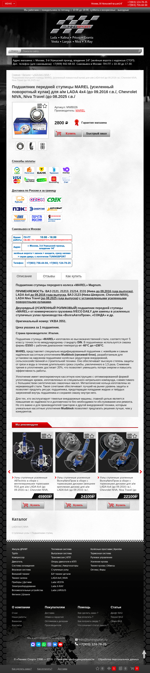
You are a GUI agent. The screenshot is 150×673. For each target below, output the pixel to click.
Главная (16, 75)
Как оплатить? (44, 669)
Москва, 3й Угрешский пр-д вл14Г (106, 3)
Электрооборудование (24, 586)
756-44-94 (137, 5)
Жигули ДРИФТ (19, 549)
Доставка (49, 613)
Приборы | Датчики (22, 582)
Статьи (116, 607)
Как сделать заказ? (22, 669)
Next (141, 471)
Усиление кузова (99, 561)
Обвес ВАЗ (116, 621)
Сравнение (120, 668)
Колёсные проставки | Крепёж (106, 549)
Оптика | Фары (98, 569)
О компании (21, 607)
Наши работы (19, 617)
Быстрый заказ (96, 133)
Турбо (15, 553)
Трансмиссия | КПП (61, 557)
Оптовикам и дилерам (56, 621)
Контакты (17, 625)
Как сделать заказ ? (88, 613)
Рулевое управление (101, 557)
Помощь (84, 607)
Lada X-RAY (57, 586)
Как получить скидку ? (89, 621)
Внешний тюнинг (20, 574)
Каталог (26, 75)
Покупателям (55, 607)
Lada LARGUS (58, 590)
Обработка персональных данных (118, 659)
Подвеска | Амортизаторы (64, 565)
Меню (8, 3)
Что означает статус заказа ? (91, 625)
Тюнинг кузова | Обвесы (103, 565)
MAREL (80, 110)
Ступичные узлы (20, 533)
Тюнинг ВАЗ (117, 617)
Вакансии (17, 621)
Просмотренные (109, 668)
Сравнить (39, 106)
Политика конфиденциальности (75, 659)
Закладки (97, 668)
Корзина (132, 668)
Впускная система (21, 569)
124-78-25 (137, 2)
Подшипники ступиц (42, 533)
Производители (53, 625)
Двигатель (17, 561)
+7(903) (92, 644)
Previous (9, 471)
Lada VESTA (57, 582)
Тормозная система (101, 553)
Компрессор (18, 557)
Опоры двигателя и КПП (63, 561)
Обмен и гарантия (54, 617)
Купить (71, 133)
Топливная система (61, 549)
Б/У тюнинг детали (61, 574)
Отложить (44, 106)
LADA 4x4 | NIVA (41, 75)
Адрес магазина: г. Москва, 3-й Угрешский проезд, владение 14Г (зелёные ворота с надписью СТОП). (74, 60)
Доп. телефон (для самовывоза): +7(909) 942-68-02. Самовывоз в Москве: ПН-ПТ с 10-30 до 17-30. (72, 63)
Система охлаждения (23, 565)
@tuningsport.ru (93, 639)
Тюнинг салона (19, 578)
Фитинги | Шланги (21, 594)
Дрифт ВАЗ (116, 613)
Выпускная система (61, 553)
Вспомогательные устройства (27, 590)
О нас (15, 613)
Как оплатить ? (85, 617)
